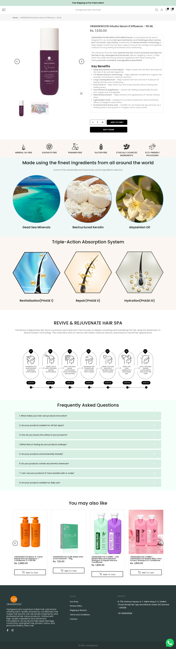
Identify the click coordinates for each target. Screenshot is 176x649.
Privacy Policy (76, 606)
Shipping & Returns (78, 610)
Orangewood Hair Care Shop (88, 10)
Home (15, 17)
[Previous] (17, 61)
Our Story (74, 601)
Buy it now (108, 129)
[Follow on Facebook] (7, 630)
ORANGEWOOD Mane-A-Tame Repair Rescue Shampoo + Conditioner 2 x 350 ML (28, 559)
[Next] (81, 61)
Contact (73, 619)
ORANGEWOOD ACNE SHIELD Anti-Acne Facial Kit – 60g (68, 558)
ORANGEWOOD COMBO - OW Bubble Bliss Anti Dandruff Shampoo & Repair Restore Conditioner (105, 560)
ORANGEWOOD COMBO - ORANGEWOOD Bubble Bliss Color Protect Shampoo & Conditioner (146, 559)
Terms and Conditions (80, 614)
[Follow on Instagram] (12, 630)
